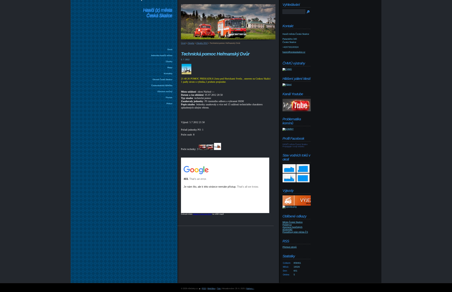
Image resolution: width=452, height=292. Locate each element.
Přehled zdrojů (289, 247)
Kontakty (168, 73)
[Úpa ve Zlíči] (289, 172)
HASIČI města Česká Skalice (295, 144)
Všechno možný (164, 91)
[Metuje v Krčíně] (289, 181)
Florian (169, 97)
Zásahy (169, 61)
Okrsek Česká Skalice (162, 79)
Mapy (169, 67)
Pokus (169, 103)
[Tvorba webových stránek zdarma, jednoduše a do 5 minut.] (199, 289)
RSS (204, 288)
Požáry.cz (287, 224)
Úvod (169, 49)
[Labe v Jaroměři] (303, 181)
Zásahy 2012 (202, 43)
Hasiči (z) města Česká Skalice (157, 13)
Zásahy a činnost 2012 (202, 214)
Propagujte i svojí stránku (293, 146)
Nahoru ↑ (250, 288)
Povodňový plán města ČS (295, 232)
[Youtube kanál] (296, 110)
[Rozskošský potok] (303, 172)
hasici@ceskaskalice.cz (293, 52)
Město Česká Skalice (292, 222)
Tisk (219, 288)
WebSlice (211, 288)
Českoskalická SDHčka (161, 85)
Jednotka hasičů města (161, 55)
